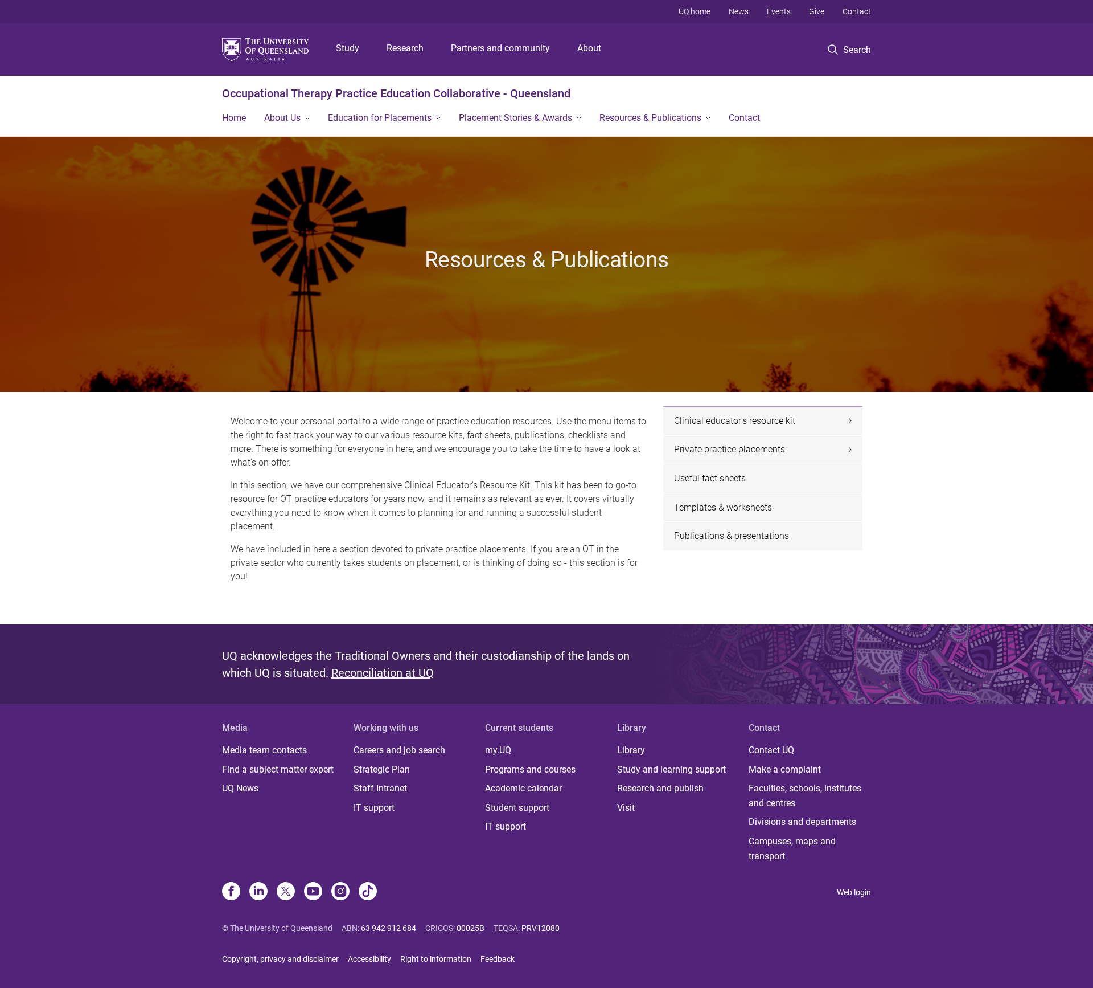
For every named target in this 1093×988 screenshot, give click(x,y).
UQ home (694, 11)
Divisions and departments (802, 821)
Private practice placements (729, 449)
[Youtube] (313, 892)
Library (631, 750)
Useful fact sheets (710, 478)
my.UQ (498, 750)
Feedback (497, 958)
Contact (857, 11)
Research (405, 48)
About (589, 48)
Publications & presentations (731, 535)
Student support (517, 807)
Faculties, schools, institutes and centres (805, 796)
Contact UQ (771, 750)
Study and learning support (671, 769)
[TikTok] (368, 892)
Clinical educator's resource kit (734, 420)
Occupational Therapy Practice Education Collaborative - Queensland (396, 93)
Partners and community (500, 48)
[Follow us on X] (286, 892)
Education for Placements (380, 117)
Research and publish (660, 788)
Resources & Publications (650, 117)
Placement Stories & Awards (515, 117)
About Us (282, 117)
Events (779, 11)
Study (347, 48)
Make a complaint (785, 769)
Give (816, 11)
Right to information (435, 958)
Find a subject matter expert (278, 769)
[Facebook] (231, 892)
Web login (854, 892)
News (739, 11)
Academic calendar (523, 788)
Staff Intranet (380, 788)
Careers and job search (399, 750)
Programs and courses (530, 769)
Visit (626, 807)
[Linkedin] (258, 892)
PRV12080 (540, 928)
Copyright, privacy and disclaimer (280, 958)
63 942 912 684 (388, 928)
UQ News (240, 788)
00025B (470, 928)
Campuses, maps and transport (792, 849)
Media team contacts (264, 750)
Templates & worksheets (723, 507)
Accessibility (369, 958)
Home (234, 117)
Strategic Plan (382, 769)
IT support (374, 807)
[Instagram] (340, 892)
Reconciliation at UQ (382, 673)
